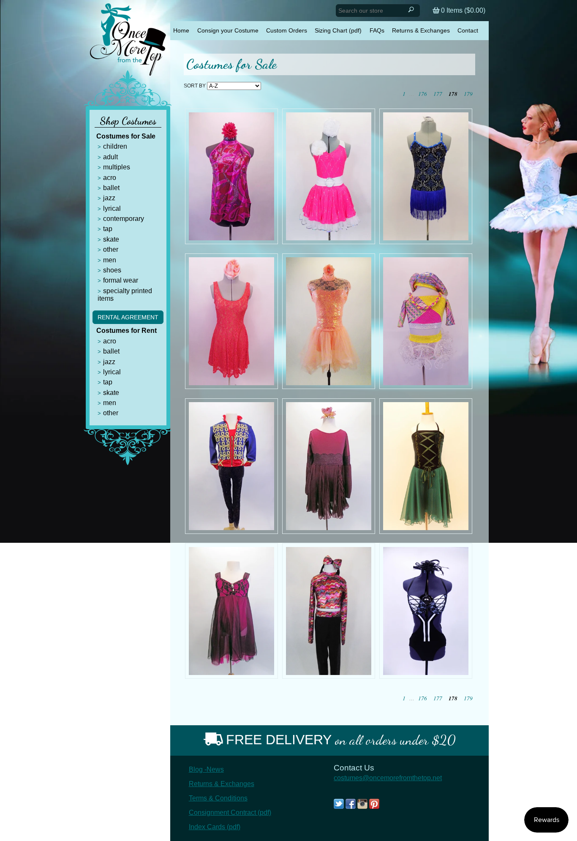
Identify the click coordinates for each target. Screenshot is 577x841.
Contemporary (123, 218)
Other (110, 249)
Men (109, 260)
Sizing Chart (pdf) (338, 30)
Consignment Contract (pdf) (230, 812)
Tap (107, 228)
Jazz (109, 197)
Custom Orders (286, 30)
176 (422, 94)
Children (115, 146)
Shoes (112, 270)
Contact (467, 30)
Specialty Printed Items (125, 294)
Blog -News (206, 769)
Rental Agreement (128, 317)
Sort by (195, 86)
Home (181, 30)
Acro (109, 177)
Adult (110, 157)
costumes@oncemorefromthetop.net (388, 777)
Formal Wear (120, 280)
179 (468, 94)
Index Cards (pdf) (214, 826)
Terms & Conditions (218, 798)
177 (437, 94)
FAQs (377, 30)
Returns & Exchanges (421, 30)
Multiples (116, 167)
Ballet (111, 187)
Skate (111, 239)
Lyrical (112, 208)
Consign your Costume (228, 30)
